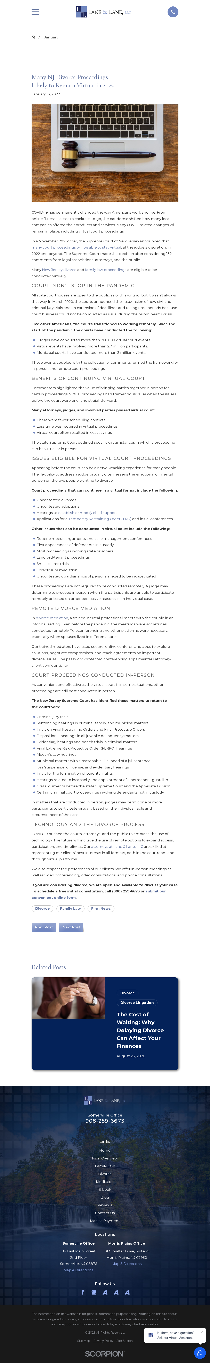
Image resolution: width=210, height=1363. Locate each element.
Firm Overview (105, 1158)
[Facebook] (82, 1292)
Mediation (105, 1182)
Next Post (71, 927)
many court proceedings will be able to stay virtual (76, 247)
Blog (105, 1197)
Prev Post (44, 927)
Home (105, 1150)
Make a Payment (105, 1221)
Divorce (42, 908)
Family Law (70, 908)
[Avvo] (105, 1292)
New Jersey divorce (59, 270)
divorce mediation (52, 618)
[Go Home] (33, 37)
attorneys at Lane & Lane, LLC (117, 847)
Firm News (101, 908)
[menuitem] (83, 1341)
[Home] (103, 11)
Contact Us (105, 1213)
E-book (105, 1189)
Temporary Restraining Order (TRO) (99, 519)
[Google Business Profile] (93, 1292)
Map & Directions (79, 1270)
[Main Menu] (35, 12)
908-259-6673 (105, 1120)
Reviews (105, 1205)
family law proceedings (106, 270)
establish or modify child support (87, 513)
